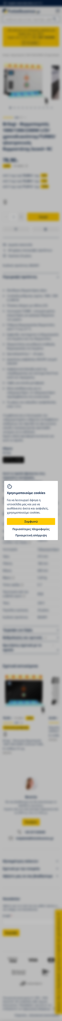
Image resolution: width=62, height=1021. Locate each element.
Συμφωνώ (31, 521)
